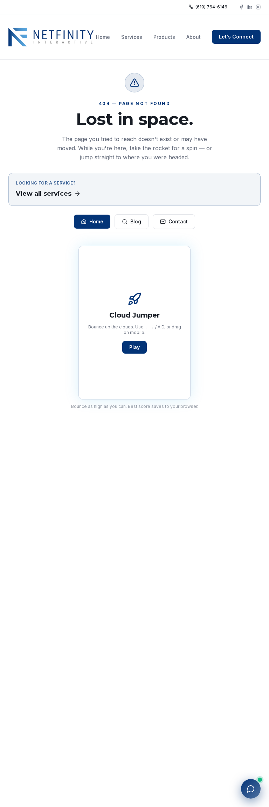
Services (131, 37)
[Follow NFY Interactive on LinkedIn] (249, 7)
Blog (135, 221)
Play (134, 347)
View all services (43, 193)
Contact (178, 221)
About (193, 37)
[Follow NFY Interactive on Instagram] (258, 7)
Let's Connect (236, 37)
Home (103, 37)
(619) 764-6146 (211, 6)
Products (164, 37)
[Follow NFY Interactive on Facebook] (241, 7)
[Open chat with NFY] (251, 789)
